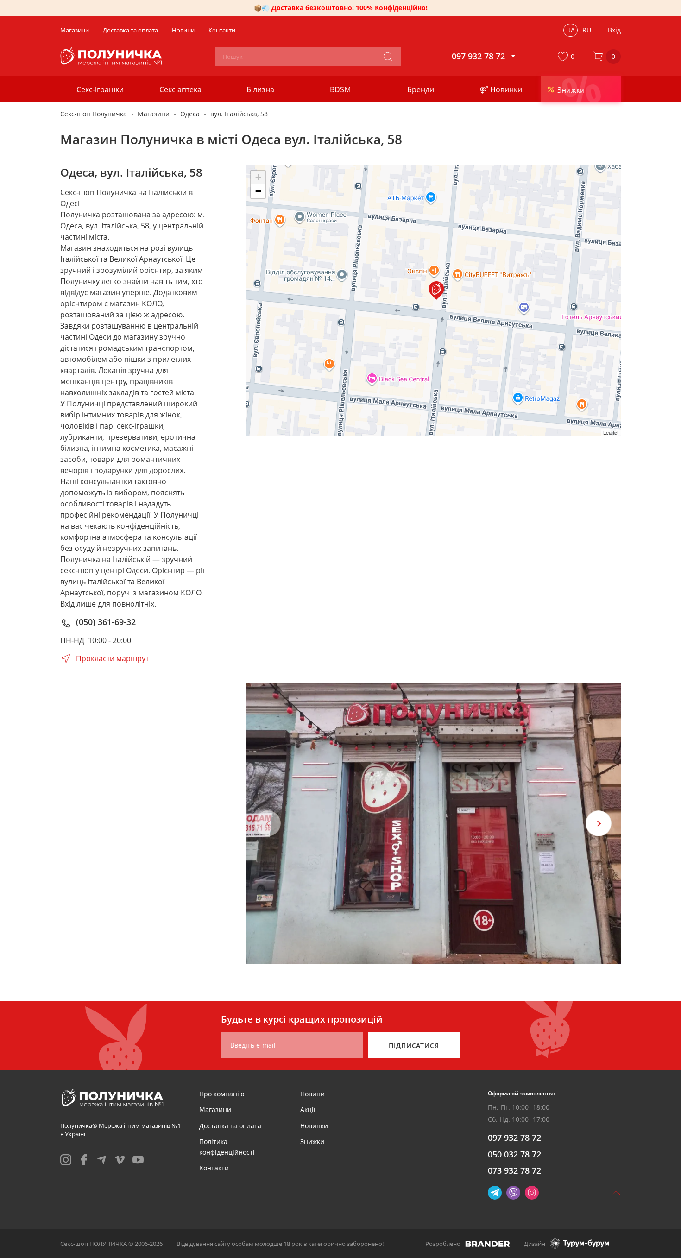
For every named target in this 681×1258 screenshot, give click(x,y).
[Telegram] (495, 1193)
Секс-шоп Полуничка (93, 113)
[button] (568, 56)
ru (586, 29)
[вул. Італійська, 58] (436, 290)
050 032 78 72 (514, 1154)
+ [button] (258, 177)
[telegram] (101, 1159)
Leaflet (610, 432)
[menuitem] (222, 1093)
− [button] (258, 191)
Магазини (154, 113)
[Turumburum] (579, 1243)
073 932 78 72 (514, 1170)
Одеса (190, 113)
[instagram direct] (532, 1193)
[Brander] (487, 1243)
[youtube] (138, 1159)
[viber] (513, 1193)
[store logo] (112, 56)
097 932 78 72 (514, 1137)
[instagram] (65, 1159)
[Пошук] (387, 56)
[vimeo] (120, 1159)
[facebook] (83, 1159)
